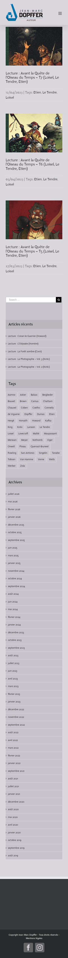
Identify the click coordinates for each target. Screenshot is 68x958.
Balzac (34, 394)
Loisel (10, 97)
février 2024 (14, 617)
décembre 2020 (16, 801)
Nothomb (37, 440)
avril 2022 (13, 740)
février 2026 (14, 509)
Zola (22, 465)
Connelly (49, 407)
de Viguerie (14, 414)
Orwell (11, 446)
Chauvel (12, 407)
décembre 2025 (16, 524)
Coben (24, 407)
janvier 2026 (14, 517)
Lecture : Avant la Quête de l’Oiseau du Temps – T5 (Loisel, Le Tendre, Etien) (32, 251)
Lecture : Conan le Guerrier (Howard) (27, 336)
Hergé (11, 420)
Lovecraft (23, 433)
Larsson (31, 427)
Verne (41, 459)
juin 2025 (12, 547)
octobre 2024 (15, 578)
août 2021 (13, 778)
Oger (50, 440)
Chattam (48, 401)
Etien (37, 92)
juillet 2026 (13, 494)
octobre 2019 (14, 840)
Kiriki (19, 427)
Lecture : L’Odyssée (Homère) (23, 343)
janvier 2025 (14, 563)
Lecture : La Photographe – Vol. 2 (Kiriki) (29, 366)
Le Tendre (49, 92)
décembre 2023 (16, 632)
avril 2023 (13, 678)
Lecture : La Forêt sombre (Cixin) (25, 351)
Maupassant (50, 433)
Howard (36, 420)
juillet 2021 (13, 786)
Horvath (23, 420)
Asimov (11, 394)
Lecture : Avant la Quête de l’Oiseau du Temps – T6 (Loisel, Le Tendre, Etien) (32, 164)
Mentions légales (34, 938)
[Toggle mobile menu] (60, 13)
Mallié (36, 433)
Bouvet (11, 401)
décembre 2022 (16, 709)
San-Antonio (27, 452)
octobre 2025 (15, 532)
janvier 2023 (14, 701)
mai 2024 (13, 609)
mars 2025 (13, 555)
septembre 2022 (16, 724)
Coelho (36, 407)
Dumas (40, 414)
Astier (23, 394)
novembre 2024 (16, 570)
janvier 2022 (14, 763)
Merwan (12, 440)
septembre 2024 (16, 586)
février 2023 (14, 694)
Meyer (24, 440)
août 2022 (13, 732)
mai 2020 (13, 817)
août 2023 (13, 655)
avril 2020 (13, 824)
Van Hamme (26, 459)
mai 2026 (13, 501)
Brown (23, 401)
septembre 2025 (16, 540)
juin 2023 (12, 670)
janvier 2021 (14, 794)
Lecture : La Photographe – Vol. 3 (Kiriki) (29, 359)
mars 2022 (13, 747)
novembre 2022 (16, 717)
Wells (52, 459)
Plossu (22, 446)
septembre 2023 (16, 647)
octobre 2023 (15, 640)
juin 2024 (12, 601)
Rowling (12, 452)
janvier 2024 (14, 624)
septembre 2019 (16, 848)
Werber (11, 465)
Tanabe (56, 452)
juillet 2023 (13, 663)
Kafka (48, 420)
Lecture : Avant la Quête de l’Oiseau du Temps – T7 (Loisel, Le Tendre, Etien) (32, 77)
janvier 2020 (14, 832)
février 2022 (14, 755)
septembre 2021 (16, 771)
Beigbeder (47, 394)
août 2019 (13, 855)
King (10, 427)
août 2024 (13, 593)
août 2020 (13, 809)
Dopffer (28, 414)
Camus (34, 401)
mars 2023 (13, 686)
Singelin (43, 452)
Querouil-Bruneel (40, 446)
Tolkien (11, 459)
